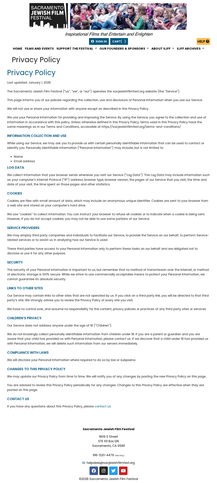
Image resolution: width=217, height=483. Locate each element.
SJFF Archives (189, 48)
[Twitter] (113, 471)
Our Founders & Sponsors (122, 48)
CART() (119, 41)
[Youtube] (123, 471)
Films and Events (39, 48)
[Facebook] (94, 471)
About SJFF (161, 48)
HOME (17, 48)
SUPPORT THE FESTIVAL (74, 48)
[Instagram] (103, 471)
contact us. (103, 406)
